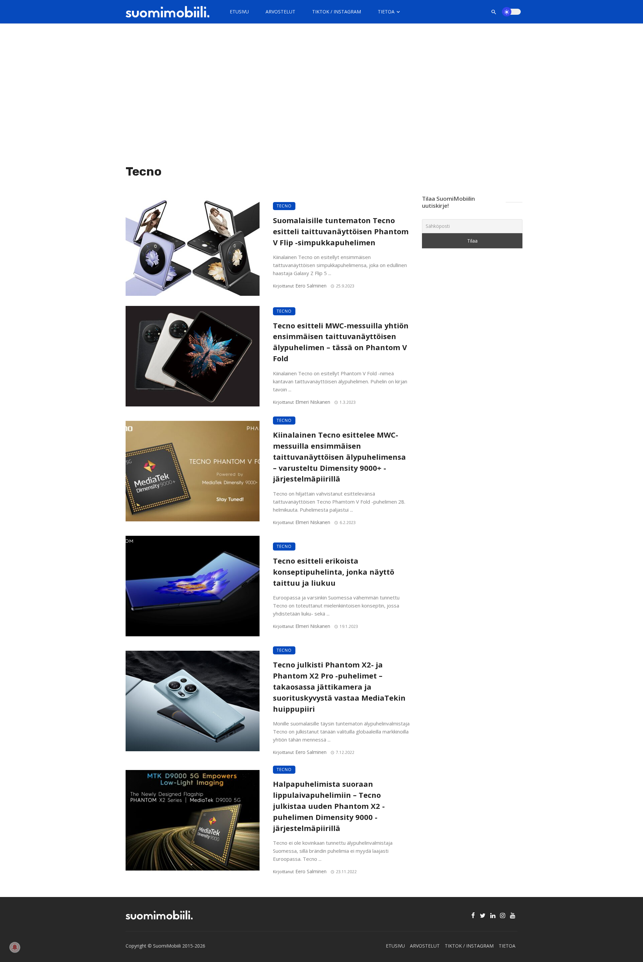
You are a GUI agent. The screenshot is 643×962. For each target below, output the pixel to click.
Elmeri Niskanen (312, 402)
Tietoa (386, 11)
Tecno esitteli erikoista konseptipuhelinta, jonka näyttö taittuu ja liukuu (333, 572)
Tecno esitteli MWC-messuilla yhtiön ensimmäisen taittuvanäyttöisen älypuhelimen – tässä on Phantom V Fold (341, 342)
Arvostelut (280, 11)
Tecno (284, 206)
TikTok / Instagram (336, 11)
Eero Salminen (311, 285)
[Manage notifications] (14, 947)
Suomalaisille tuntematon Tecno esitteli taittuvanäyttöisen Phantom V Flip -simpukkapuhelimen (341, 231)
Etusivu (239, 11)
